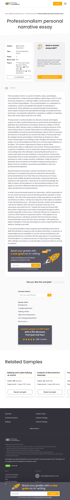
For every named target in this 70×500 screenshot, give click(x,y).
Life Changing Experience (27, 318)
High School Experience (26, 315)
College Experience (25, 308)
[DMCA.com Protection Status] (12, 466)
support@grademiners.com (49, 476)
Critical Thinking (41, 422)
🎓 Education (17, 381)
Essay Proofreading (11, 481)
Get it (35, 265)
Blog (6, 479)
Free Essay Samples (11, 477)
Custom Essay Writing (11, 474)
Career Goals (40, 414)
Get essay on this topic (50, 77)
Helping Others (23, 311)
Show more (34, 428)
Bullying (7, 422)
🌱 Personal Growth (22, 63)
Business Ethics (21, 65)
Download (20, 77)
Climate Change (41, 418)
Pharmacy (19, 67)
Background (22, 305)
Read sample (20, 392)
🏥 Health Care (48, 381)
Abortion (8, 414)
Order (58, 4)
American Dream (11, 418)
